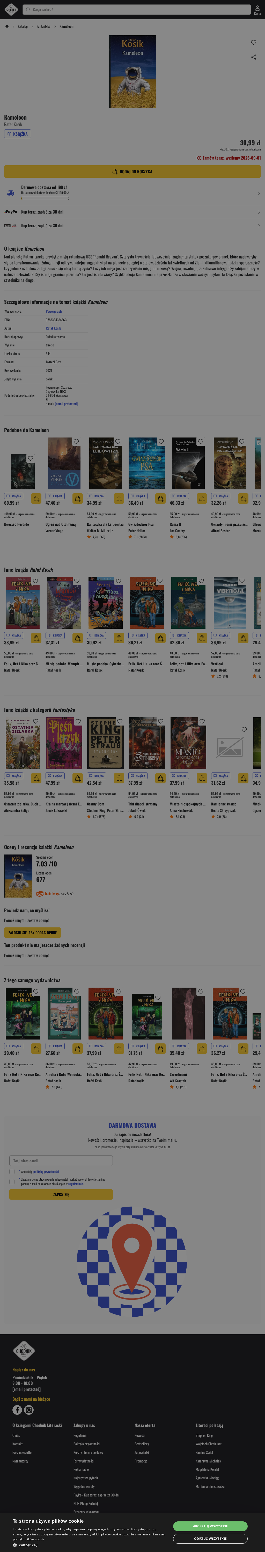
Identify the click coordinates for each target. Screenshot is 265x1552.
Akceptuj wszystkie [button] (210, 1526)
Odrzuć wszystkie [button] (210, 1538)
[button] (90, 1545)
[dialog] (132, 1532)
